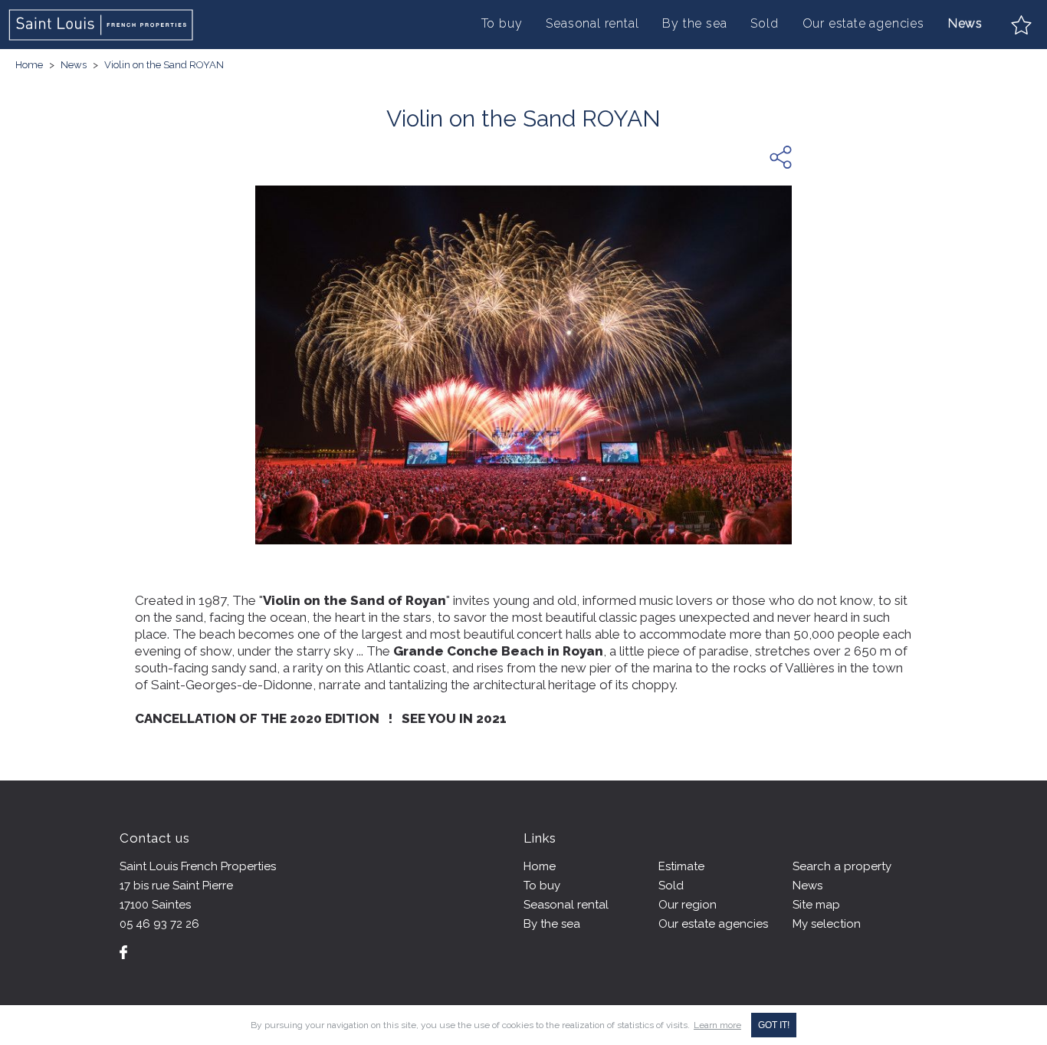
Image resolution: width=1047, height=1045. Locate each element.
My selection (827, 924)
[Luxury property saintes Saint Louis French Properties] (102, 25)
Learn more (717, 1025)
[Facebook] (123, 952)
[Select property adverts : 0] (1021, 25)
